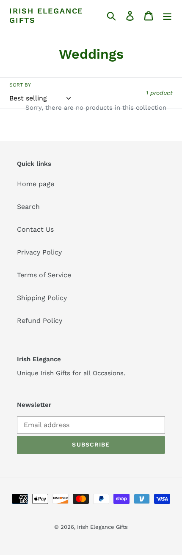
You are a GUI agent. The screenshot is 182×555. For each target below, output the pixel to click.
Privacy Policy (39, 252)
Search (28, 207)
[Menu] (167, 15)
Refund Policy (39, 321)
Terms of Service (44, 275)
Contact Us (35, 229)
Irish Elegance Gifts (46, 15)
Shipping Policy (42, 298)
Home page (35, 184)
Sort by (20, 85)
